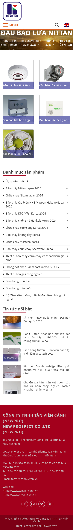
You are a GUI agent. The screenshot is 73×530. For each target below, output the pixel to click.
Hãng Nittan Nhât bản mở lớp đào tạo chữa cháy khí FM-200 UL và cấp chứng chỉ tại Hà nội (46, 337)
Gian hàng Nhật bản (18, 281)
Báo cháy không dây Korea (23, 235)
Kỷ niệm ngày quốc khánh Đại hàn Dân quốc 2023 (46, 319)
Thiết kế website (26, 526)
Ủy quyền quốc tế (17, 181)
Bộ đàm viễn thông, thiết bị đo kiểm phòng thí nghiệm (35, 297)
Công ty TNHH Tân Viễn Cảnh (51, 520)
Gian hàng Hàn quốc (19, 288)
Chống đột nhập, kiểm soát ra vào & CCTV (32, 267)
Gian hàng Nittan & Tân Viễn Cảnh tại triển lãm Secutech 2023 (46, 351)
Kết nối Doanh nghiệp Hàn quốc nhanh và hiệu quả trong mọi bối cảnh (46, 370)
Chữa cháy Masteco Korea (22, 242)
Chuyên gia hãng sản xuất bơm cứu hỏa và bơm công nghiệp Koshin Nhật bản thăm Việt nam (46, 386)
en (66, 25)
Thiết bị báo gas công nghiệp (24, 274)
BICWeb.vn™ (49, 526)
